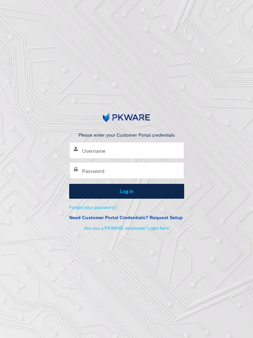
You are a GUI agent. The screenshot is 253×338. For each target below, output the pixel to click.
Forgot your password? (92, 207)
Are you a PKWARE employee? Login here (126, 228)
